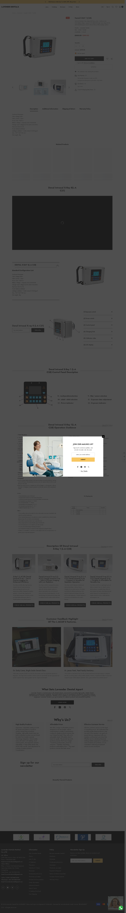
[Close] (103, 436)
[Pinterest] (85, 467)
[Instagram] (81, 467)
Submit (83, 459)
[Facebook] (78, 467)
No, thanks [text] (84, 471)
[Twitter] (88, 467)
